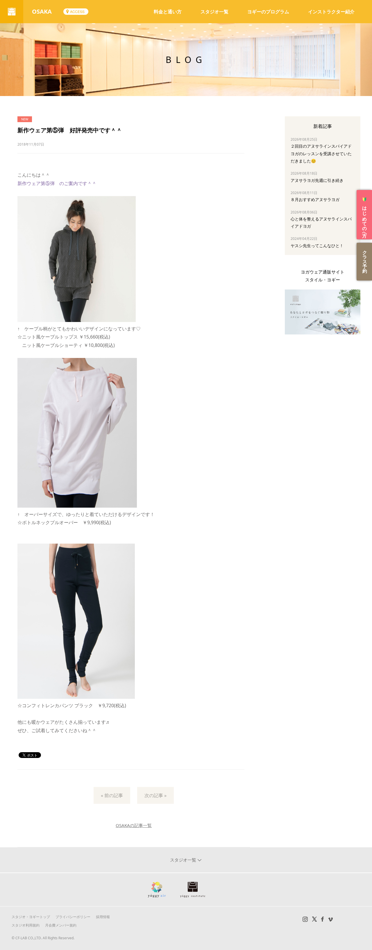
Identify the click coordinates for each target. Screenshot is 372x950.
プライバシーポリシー (73, 916)
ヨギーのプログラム (268, 11)
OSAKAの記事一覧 (134, 825)
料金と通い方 (168, 11)
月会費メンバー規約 (60, 925)
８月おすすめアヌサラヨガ (315, 199)
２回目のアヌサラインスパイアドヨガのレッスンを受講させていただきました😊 (321, 153)
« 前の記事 (112, 795)
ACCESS (77, 11)
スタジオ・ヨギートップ (31, 916)
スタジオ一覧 (214, 11)
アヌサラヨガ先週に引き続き (317, 180)
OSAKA (42, 11)
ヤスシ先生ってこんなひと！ (317, 245)
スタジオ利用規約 (26, 925)
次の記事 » (155, 795)
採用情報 (103, 916)
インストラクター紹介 (331, 11)
